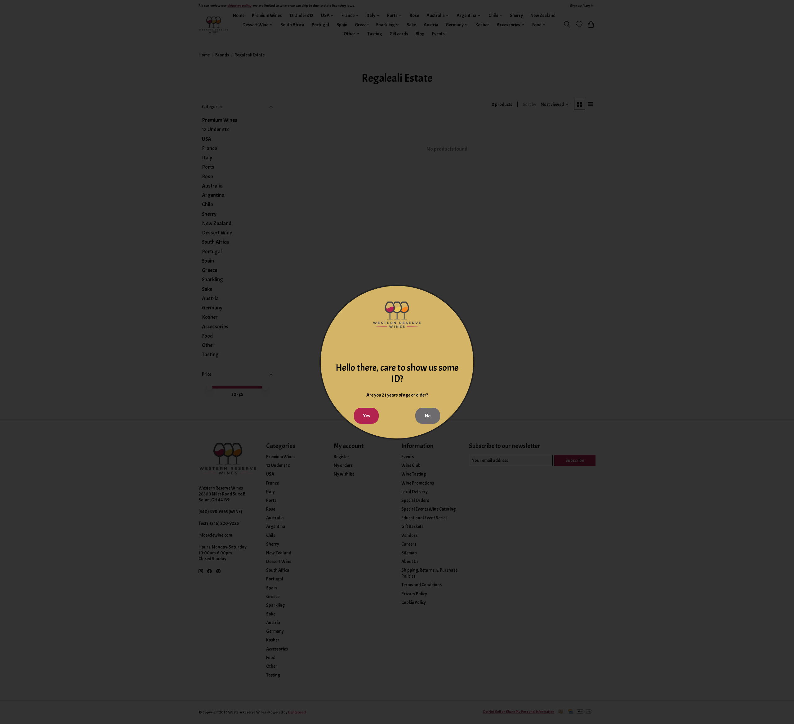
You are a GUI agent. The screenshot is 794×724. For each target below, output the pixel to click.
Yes (366, 416)
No (427, 416)
